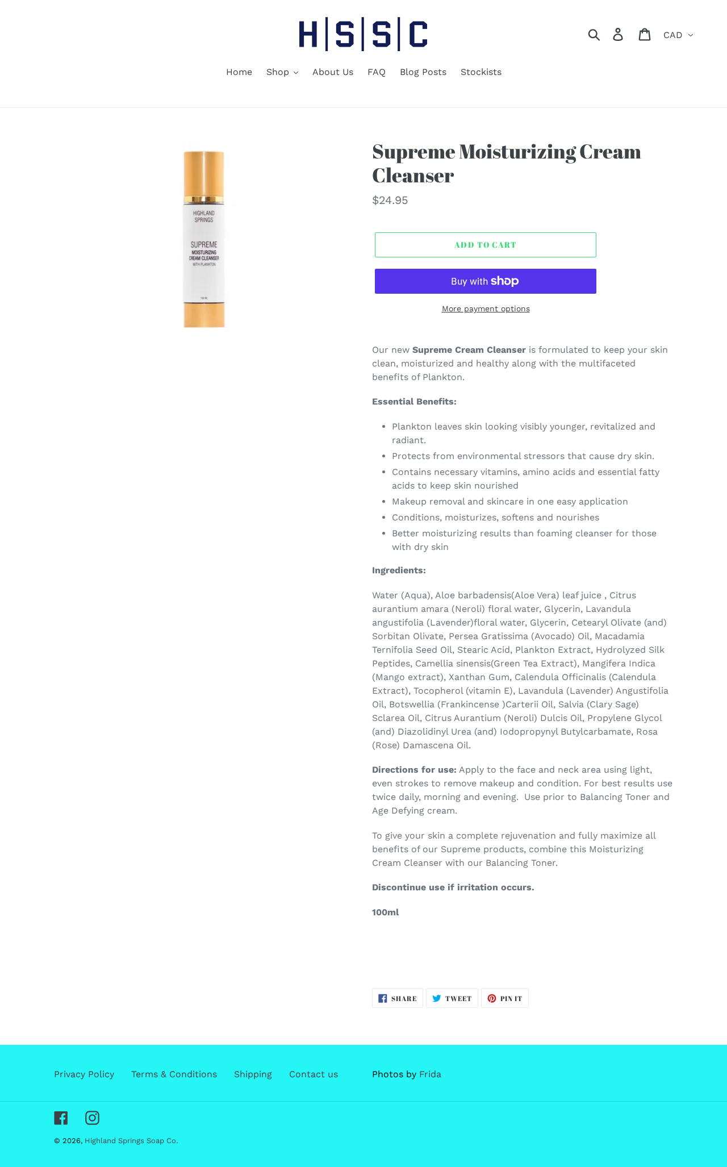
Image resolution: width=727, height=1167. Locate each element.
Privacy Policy (84, 1074)
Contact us (313, 1074)
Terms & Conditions (174, 1074)
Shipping (253, 1074)
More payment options (486, 308)
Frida (430, 1074)
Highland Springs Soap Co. (131, 1140)
